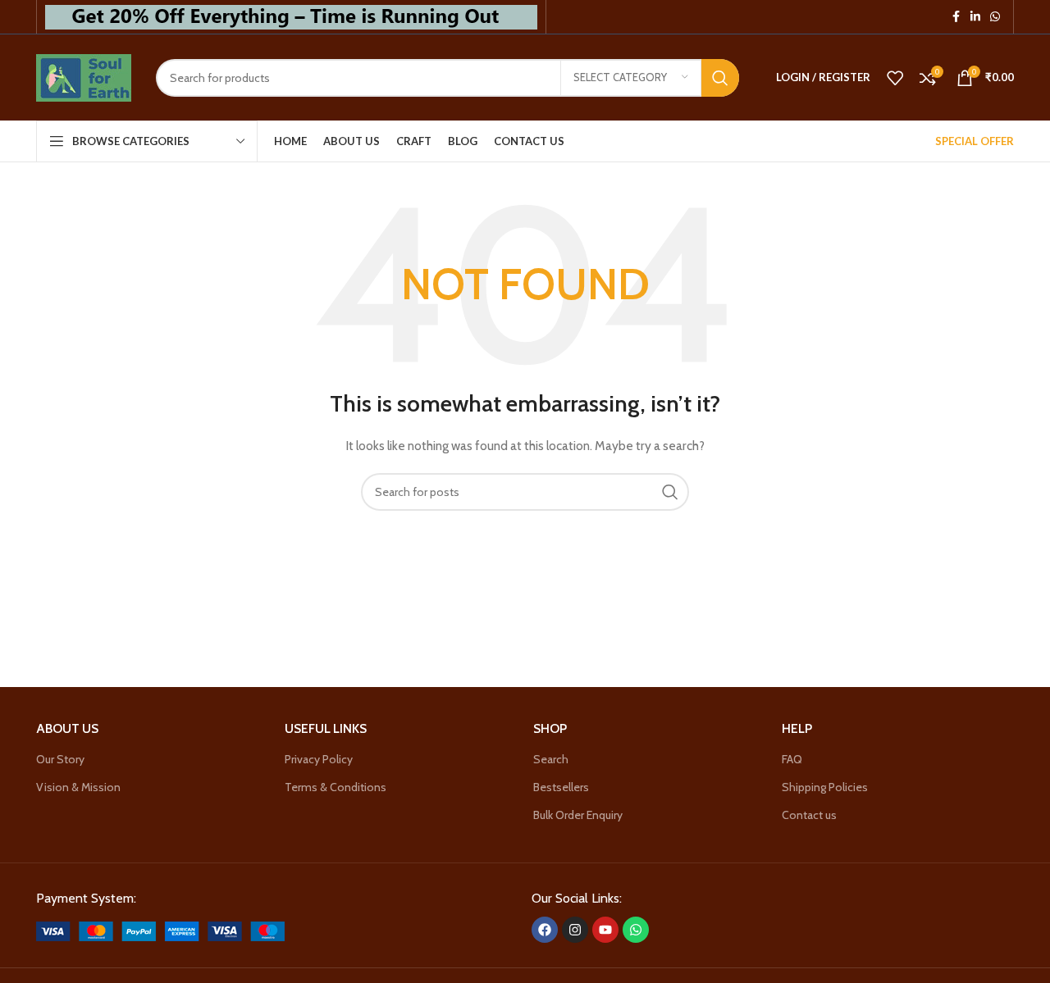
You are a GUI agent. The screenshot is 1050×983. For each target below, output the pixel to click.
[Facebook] (545, 930)
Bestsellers (561, 787)
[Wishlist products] (895, 77)
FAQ (792, 759)
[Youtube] (605, 930)
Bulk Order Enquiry (578, 815)
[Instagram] (575, 930)
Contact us (809, 815)
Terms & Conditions (335, 787)
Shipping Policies (825, 787)
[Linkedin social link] (975, 17)
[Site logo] (83, 76)
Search (550, 759)
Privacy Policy (319, 759)
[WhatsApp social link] (995, 17)
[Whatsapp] (636, 930)
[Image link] (160, 929)
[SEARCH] (720, 78)
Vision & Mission (78, 787)
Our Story (60, 759)
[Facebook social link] (956, 17)
